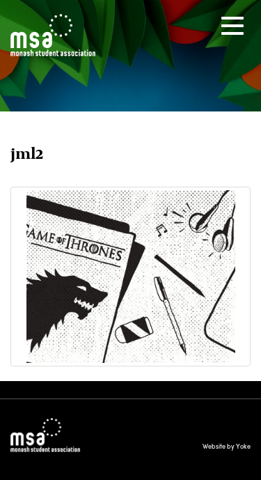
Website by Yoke (227, 446)
